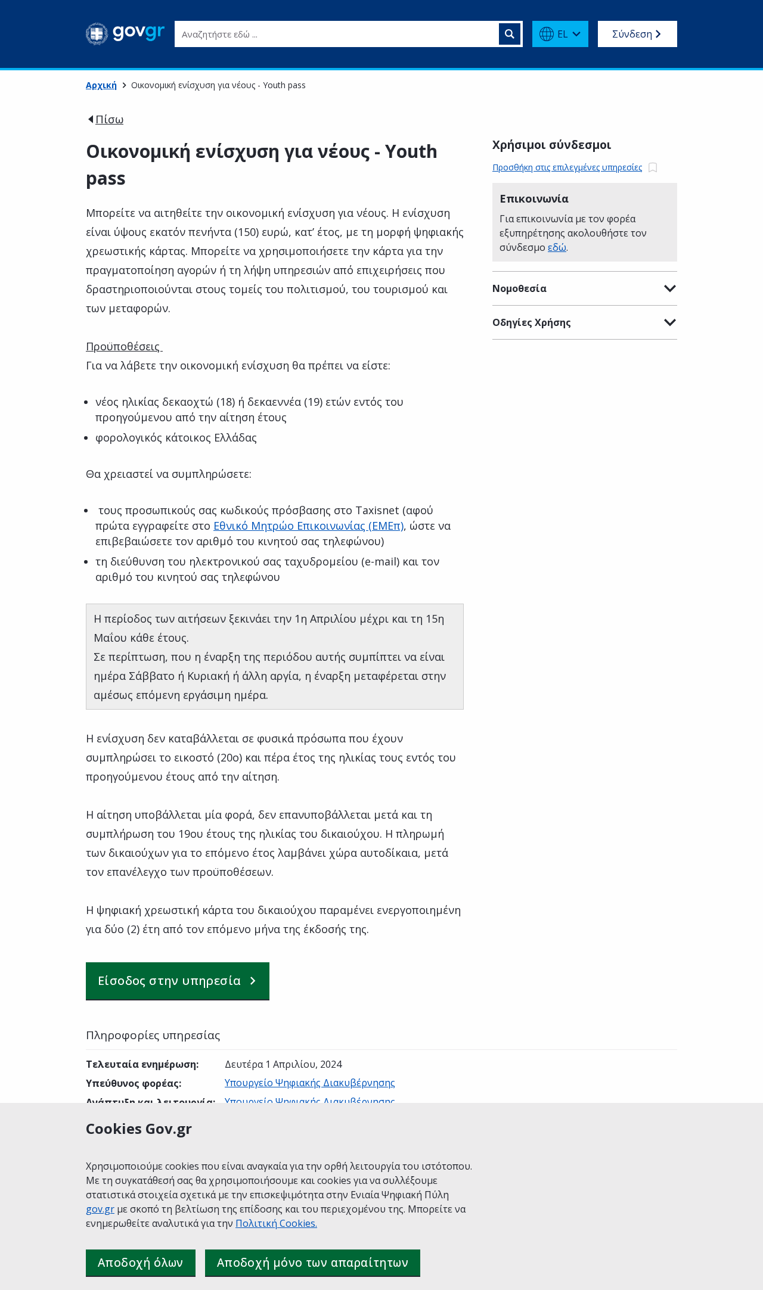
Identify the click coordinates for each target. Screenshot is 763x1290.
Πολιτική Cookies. (276, 1223)
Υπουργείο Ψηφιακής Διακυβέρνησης (310, 1082)
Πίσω (109, 119)
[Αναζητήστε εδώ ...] (509, 34)
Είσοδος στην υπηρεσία (169, 980)
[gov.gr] (125, 34)
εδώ (557, 247)
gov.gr (100, 1209)
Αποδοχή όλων (141, 1262)
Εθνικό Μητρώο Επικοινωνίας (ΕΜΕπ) (308, 525)
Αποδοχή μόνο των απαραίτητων (312, 1262)
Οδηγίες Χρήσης (531, 322)
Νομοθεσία (519, 288)
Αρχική (101, 85)
